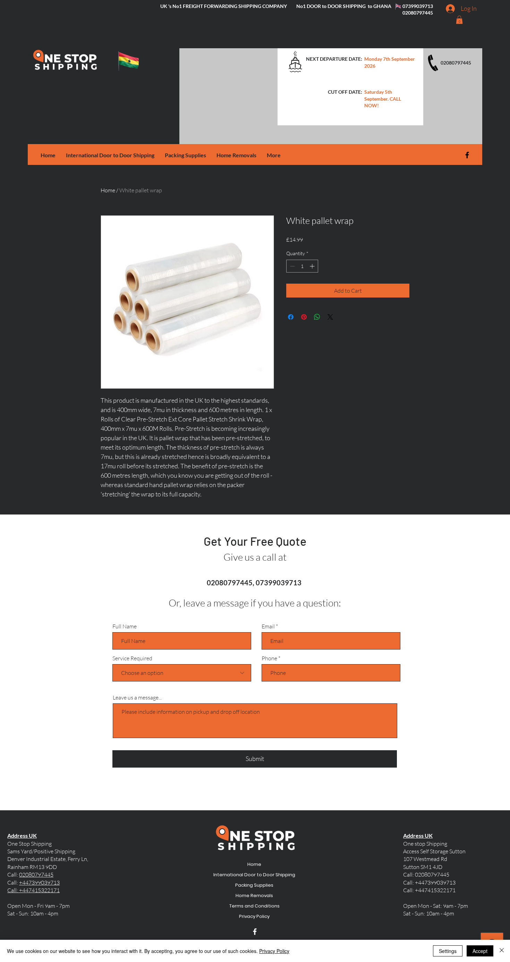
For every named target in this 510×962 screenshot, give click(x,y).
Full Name (124, 626)
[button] (459, 20)
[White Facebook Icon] (254, 931)
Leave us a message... (137, 697)
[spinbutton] (302, 266)
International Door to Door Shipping (254, 874)
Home (108, 190)
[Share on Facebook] (291, 317)
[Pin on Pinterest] (304, 317)
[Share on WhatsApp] (317, 317)
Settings (448, 950)
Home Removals (254, 895)
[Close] (502, 950)
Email (268, 626)
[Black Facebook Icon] (467, 155)
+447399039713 (39, 882)
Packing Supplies (254, 885)
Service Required (132, 658)
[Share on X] (330, 317)
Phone (269, 658)
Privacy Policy (254, 916)
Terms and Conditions (254, 906)
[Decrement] (291, 266)
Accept (480, 950)
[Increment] (312, 266)
